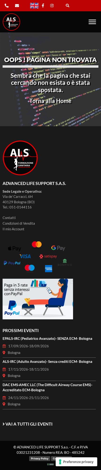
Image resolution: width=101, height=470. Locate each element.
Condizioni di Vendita (19, 223)
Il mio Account (13, 229)
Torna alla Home (50, 100)
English (32, 2)
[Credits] (50, 464)
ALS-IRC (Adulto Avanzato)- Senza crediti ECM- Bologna (47, 361)
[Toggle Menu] (92, 22)
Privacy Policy (39, 458)
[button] (67, 5)
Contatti (9, 217)
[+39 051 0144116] (6, 6)
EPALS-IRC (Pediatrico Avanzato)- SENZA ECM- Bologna (47, 338)
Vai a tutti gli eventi (29, 424)
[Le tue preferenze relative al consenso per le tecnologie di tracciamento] (76, 461)
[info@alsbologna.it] (20, 6)
